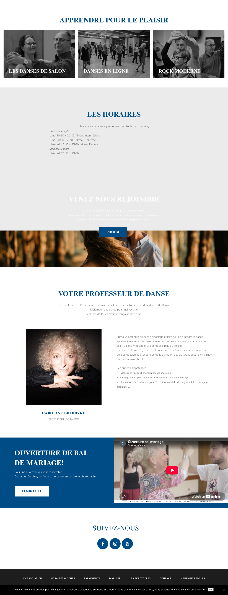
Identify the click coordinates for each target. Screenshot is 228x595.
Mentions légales (192, 578)
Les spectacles (140, 578)
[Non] (223, 590)
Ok (210, 589)
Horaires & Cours (63, 578)
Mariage (115, 578)
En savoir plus (31, 491)
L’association (32, 578)
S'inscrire (113, 232)
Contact (166, 578)
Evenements (92, 578)
